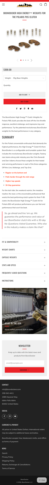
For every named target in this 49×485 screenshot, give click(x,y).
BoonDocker (24, 479)
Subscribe (23, 370)
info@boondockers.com (11, 389)
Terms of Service (8, 468)
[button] (20, 60)
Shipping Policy (8, 461)
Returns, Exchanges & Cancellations (16, 464)
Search (4, 453)
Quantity (7, 85)
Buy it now (24, 101)
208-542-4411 (8, 393)
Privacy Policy (7, 457)
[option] (24, 40)
